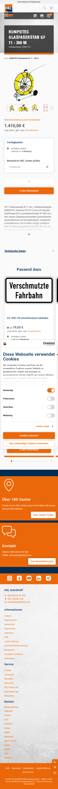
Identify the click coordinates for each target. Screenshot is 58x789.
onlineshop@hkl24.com (18, 602)
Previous (6, 108)
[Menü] (51, 8)
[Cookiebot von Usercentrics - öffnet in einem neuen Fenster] (43, 343)
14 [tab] (46, 461)
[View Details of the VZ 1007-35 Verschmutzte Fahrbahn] (29, 295)
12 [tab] (41, 461)
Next (51, 108)
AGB (7, 768)
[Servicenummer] (55, 762)
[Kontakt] (55, 772)
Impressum (16, 768)
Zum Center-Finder (43, 514)
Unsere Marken (11, 707)
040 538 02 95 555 (16, 595)
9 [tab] (33, 461)
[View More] (29, 234)
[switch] (51, 399)
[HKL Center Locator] (55, 767)
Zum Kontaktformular (42, 561)
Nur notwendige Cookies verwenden (29, 443)
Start (6, 58)
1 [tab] (11, 461)
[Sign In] (41, 15)
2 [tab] (14, 461)
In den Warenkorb (29, 190)
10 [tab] (36, 461)
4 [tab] (19, 461)
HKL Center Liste (15, 599)
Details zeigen (42, 426)
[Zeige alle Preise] (8, 327)
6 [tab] (25, 461)
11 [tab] (38, 461)
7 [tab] (27, 461)
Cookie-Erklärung (43, 768)
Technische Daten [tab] (15, 251)
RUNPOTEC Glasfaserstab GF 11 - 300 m (24, 58)
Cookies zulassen (29, 435)
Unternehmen (28, 772)
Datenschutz (28, 768)
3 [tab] (17, 461)
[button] (35, 15)
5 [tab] (22, 461)
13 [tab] (44, 461)
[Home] (8, 10)
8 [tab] (30, 461)
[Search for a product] (44, 8)
